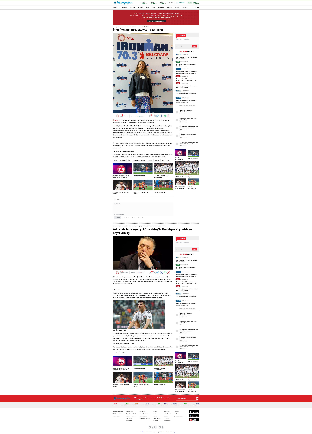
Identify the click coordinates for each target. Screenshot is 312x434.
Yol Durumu (183, 404)
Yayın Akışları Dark (131, 413)
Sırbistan (150, 160)
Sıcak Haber (167, 420)
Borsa (115, 404)
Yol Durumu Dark (117, 413)
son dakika (157, 160)
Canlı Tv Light (116, 416)
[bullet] (135, 218)
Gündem (132, 7)
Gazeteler (185, 7)
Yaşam (168, 160)
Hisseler (165, 404)
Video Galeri (167, 413)
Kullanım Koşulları (166, 432)
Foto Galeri (161, 7)
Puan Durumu (156, 404)
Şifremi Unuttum (178, 416)
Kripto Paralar (194, 404)
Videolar (169, 7)
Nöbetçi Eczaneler (131, 416)
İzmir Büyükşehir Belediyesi (139, 160)
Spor (147, 7)
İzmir (129, 160)
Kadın (153, 7)
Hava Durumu (145, 404)
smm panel (129, 420)
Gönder (118, 217)
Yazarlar (177, 7)
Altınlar (155, 411)
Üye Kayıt (176, 413)
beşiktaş (116, 352)
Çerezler (156, 432)
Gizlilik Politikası (150, 432)
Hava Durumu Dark (118, 411)
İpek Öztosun (123, 160)
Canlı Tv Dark (129, 411)
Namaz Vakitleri (124, 404)
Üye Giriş (176, 411)
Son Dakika (116, 7)
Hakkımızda (139, 432)
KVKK (160, 432)
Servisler (124, 7)
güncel (115, 160)
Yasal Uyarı (173, 432)
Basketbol (128, 27)
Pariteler (174, 404)
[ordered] (132, 218)
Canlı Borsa (142, 411)
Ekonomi (140, 7)
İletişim (144, 432)
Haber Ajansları (116, 27)
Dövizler (155, 413)
